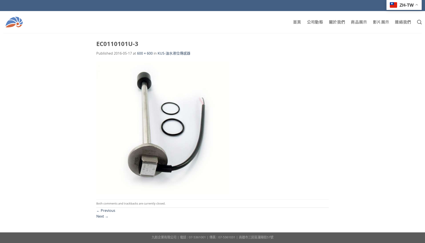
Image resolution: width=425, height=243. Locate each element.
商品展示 (359, 22)
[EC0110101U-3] (162, 127)
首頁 (297, 22)
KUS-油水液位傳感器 (174, 53)
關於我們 (337, 22)
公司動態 (315, 22)
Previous (105, 210)
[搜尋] (419, 22)
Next (102, 216)
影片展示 (381, 22)
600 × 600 (145, 53)
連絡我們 (403, 22)
